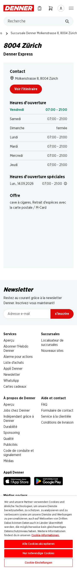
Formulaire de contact (57, 410)
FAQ (44, 404)
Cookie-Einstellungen (38, 562)
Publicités (10, 444)
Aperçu (8, 340)
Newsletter (11, 374)
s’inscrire (62, 314)
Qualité (8, 438)
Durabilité (10, 427)
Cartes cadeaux (14, 386)
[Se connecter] (61, 8)
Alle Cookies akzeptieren (38, 544)
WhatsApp (11, 380)
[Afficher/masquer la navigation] (71, 7)
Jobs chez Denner (16, 410)
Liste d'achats (13, 362)
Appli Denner (12, 368)
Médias (8, 461)
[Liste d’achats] (39, 8)
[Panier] (51, 8)
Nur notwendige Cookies (39, 553)
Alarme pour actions (18, 356)
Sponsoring (11, 432)
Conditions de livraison (57, 422)
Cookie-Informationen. (45, 535)
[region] (38, 532)
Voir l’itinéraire (25, 89)
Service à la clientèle (56, 416)
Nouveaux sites (52, 350)
